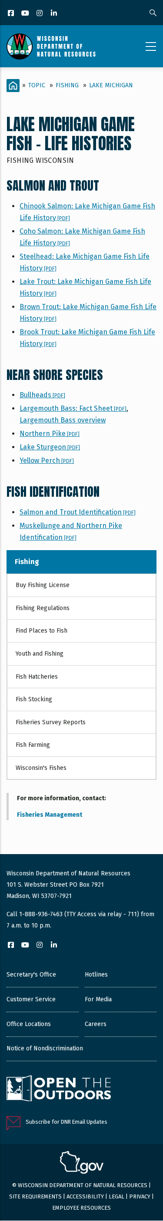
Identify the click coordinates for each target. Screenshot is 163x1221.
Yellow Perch (47, 460)
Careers (95, 1024)
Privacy (139, 1196)
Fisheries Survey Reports (51, 722)
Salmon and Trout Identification (78, 512)
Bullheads (42, 395)
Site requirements (35, 1196)
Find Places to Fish (41, 630)
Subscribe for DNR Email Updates (66, 1122)
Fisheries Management (49, 814)
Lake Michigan (111, 85)
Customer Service (31, 999)
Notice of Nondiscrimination (45, 1048)
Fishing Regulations (43, 608)
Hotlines (96, 974)
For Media (98, 999)
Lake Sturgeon (50, 447)
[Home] (51, 46)
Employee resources (81, 1207)
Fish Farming (33, 745)
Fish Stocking (34, 699)
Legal (116, 1196)
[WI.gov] (81, 1163)
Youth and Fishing (39, 653)
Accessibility (85, 1196)
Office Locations (29, 1024)
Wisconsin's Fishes (41, 768)
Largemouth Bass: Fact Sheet (73, 408)
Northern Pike (50, 433)
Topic (36, 85)
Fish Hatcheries (37, 676)
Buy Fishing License (43, 585)
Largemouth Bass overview (63, 420)
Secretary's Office (31, 974)
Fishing (67, 85)
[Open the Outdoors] (59, 1089)
